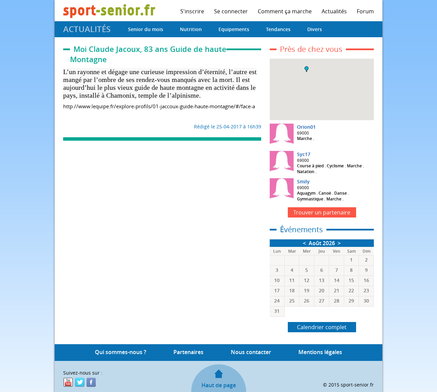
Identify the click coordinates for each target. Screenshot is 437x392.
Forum (365, 11)
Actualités (334, 11)
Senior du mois (145, 29)
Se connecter (231, 11)
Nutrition (191, 29)
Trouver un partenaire (321, 212)
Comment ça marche (285, 11)
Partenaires (188, 352)
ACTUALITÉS (87, 29)
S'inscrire (192, 11)
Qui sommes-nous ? (120, 352)
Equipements (233, 29)
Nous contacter (251, 352)
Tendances (278, 29)
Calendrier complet (322, 327)
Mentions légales (320, 352)
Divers (314, 29)
